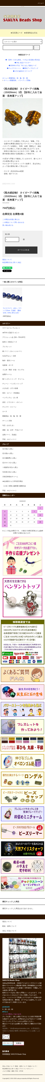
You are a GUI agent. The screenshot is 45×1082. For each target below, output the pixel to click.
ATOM (21, 1071)
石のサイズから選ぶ (9, 463)
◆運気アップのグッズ (30, 68)
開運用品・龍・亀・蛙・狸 (18, 78)
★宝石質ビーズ (16, 33)
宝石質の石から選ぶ (9, 472)
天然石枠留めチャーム (10, 477)
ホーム (4, 78)
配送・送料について (21, 1066)
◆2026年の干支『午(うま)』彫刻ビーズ (22, 65)
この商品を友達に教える (11, 219)
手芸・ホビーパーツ (9, 490)
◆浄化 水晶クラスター (23, 63)
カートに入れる (23, 250)
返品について (7, 259)
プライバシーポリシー (26, 1068)
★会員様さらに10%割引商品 (12, 481)
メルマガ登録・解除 (8, 1071)
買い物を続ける (7, 225)
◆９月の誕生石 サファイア (22, 71)
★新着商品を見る (30, 33)
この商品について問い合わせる (13, 222)
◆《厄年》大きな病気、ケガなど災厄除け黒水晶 (22, 60)
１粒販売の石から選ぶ (10, 467)
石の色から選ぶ (7, 449)
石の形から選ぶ (7, 453)
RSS (16, 1071)
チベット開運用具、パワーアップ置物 (17, 80)
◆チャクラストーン (14, 68)
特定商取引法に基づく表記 (11, 262)
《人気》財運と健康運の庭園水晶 (14, 486)
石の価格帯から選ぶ (9, 458)
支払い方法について (8, 1066)
